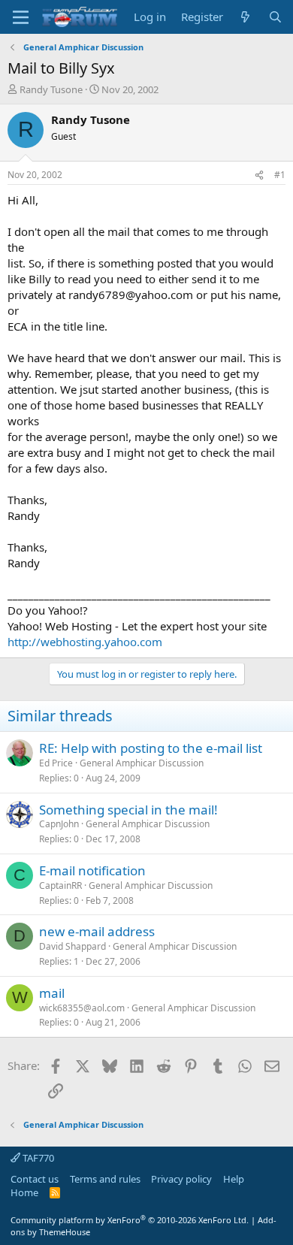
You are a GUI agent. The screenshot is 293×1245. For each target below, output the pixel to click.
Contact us (35, 1179)
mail (52, 993)
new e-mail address (97, 931)
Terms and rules (105, 1179)
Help (233, 1179)
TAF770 (37, 1158)
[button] (20, 17)
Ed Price (56, 763)
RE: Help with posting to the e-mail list (150, 748)
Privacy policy (181, 1179)
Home (24, 1192)
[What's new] (245, 17)
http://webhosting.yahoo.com (85, 641)
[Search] (275, 17)
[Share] (259, 175)
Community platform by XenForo (130, 1219)
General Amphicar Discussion (142, 763)
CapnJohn (59, 823)
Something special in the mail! (128, 809)
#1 (279, 174)
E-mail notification (92, 870)
